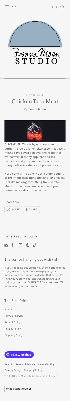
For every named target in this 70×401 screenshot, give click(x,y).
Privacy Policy (12, 328)
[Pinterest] (27, 245)
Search (8, 309)
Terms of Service (14, 315)
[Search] (14, 6)
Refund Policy (12, 322)
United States (18, 388)
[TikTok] (35, 245)
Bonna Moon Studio (24, 376)
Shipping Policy (13, 335)
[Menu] (7, 7)
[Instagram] (20, 245)
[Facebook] (12, 245)
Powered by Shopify (46, 376)
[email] (6, 245)
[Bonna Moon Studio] (35, 44)
